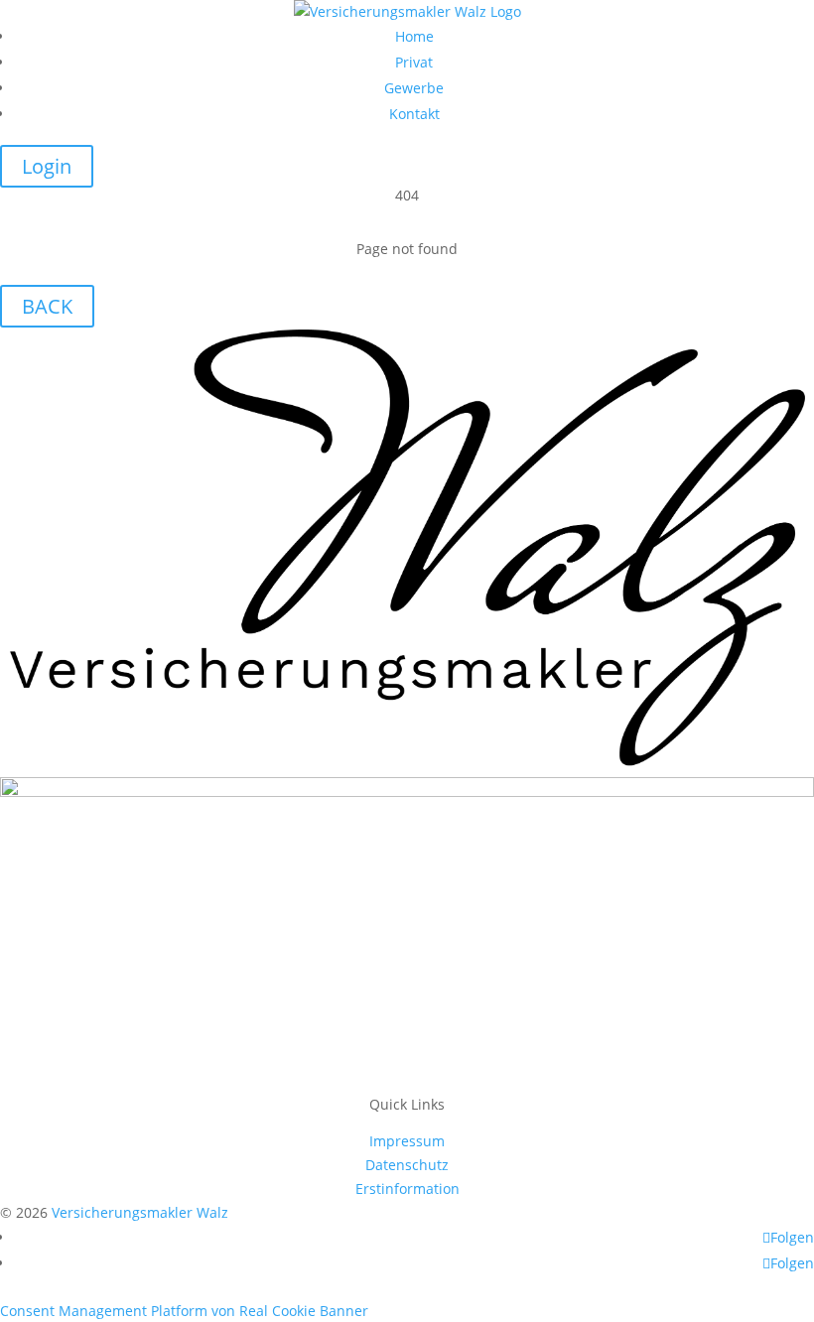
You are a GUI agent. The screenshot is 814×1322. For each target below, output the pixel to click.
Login (46, 166)
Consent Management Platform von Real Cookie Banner (184, 1310)
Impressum (407, 1140)
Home (414, 36)
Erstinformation (407, 1188)
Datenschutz (407, 1164)
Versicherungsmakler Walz (140, 1212)
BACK (47, 306)
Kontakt (414, 113)
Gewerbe (414, 87)
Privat (414, 62)
